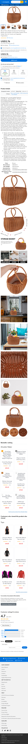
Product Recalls (4, 703)
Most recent (8, 641)
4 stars (2, 631)
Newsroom (3, 671)
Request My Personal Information (8, 716)
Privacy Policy (4, 712)
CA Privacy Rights (5, 714)
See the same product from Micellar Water (17, 511)
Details (12, 79)
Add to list (7, 82)
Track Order (10, 660)
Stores (2, 684)
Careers (3, 669)
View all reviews (5, 625)
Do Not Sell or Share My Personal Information (11, 718)
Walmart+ (3, 688)
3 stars (2, 633)
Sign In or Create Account (10, 658)
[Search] (22, 2)
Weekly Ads (19, 660)
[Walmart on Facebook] (2, 731)
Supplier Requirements (6, 677)
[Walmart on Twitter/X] (5, 731)
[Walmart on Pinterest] (10, 731)
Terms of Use (4, 710)
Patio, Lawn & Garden (15, 93)
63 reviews (11, 37)
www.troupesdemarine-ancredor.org (18, 48)
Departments (6, 5)
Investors (3, 673)
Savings (17, 5)
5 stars (2, 630)
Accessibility (4, 701)
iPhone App (3, 723)
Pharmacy (3, 697)
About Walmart (4, 667)
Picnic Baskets (14, 94)
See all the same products (21, 592)
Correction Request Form (8, 604)
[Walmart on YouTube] (8, 731)
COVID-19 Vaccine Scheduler (7, 695)
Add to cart (14, 60)
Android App (4, 725)
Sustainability (4, 675)
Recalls (2, 699)
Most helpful (4, 644)
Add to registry (21, 82)
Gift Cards (3, 690)
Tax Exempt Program (5, 705)
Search (24, 647)
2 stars (2, 635)
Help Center (22, 658)
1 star (3, 636)
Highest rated (17, 641)
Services (12, 5)
